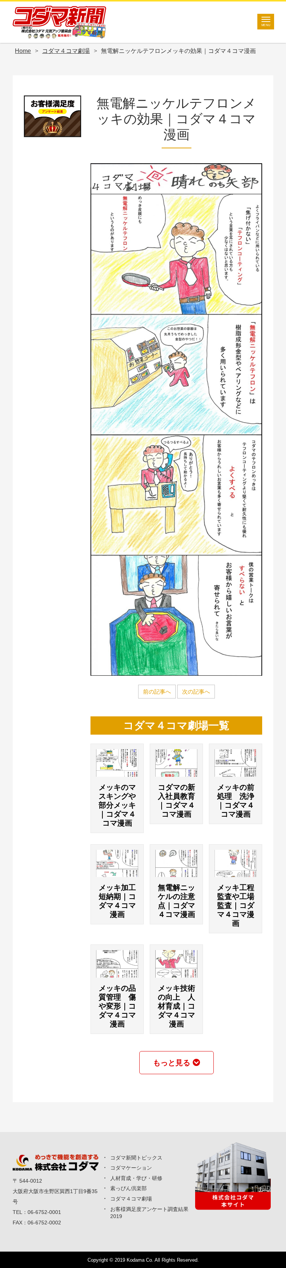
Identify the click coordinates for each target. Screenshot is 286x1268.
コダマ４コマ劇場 (131, 1199)
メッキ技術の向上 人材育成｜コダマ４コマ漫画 (176, 1006)
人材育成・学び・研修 (136, 1178)
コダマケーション (131, 1168)
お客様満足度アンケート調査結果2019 (149, 1213)
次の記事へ (196, 691)
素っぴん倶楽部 (128, 1188)
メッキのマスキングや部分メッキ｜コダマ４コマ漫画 (117, 805)
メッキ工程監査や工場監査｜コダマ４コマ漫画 (235, 905)
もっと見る (171, 1063)
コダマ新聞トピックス (136, 1158)
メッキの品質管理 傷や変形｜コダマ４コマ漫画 (117, 1006)
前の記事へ (157, 691)
